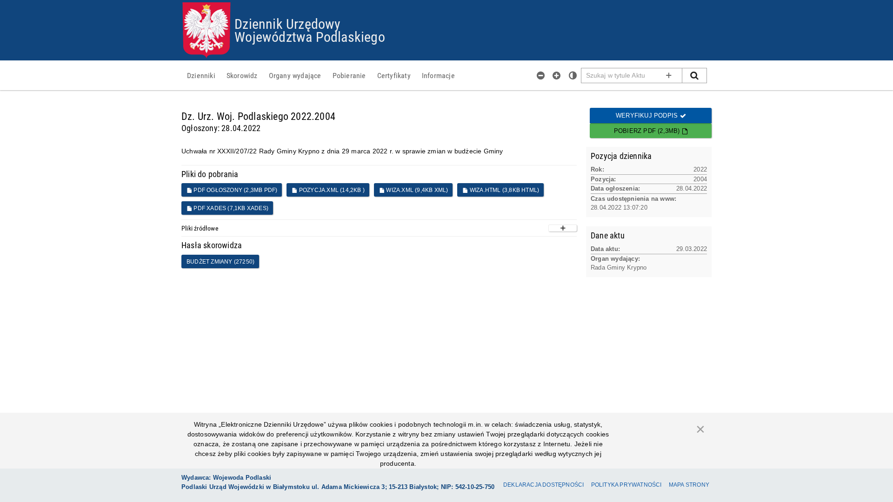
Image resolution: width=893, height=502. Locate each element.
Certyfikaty (394, 75)
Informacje (438, 75)
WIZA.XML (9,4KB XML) (416, 190)
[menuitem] (201, 75)
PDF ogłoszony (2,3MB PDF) (234, 190)
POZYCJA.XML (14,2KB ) (331, 190)
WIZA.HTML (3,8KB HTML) (504, 190)
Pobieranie (349, 75)
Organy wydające (295, 75)
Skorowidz (242, 75)
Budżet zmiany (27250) (220, 261)
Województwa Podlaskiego (309, 36)
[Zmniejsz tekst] (541, 75)
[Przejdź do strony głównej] (206, 30)
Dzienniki (201, 75)
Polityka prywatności (626, 485)
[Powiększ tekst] (557, 75)
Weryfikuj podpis (648, 115)
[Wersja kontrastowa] (573, 75)
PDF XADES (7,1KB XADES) (230, 208)
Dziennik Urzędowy (287, 23)
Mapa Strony (689, 485)
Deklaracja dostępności (543, 485)
